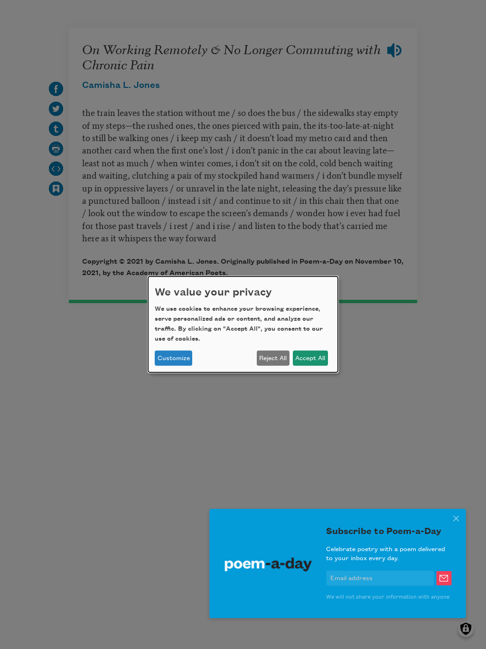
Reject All (273, 358)
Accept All (310, 358)
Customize (174, 358)
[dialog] (243, 324)
